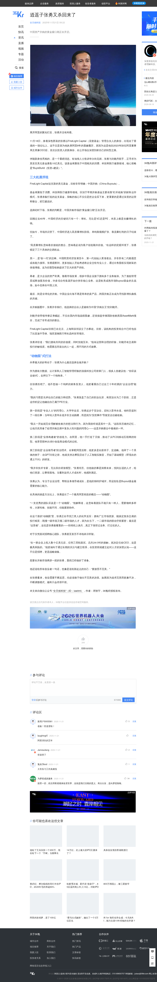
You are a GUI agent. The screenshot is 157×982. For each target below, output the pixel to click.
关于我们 (51, 946)
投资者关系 (35, 957)
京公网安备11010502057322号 (142, 978)
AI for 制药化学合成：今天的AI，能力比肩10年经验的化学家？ (119, 919)
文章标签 (76, 952)
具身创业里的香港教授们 (115, 849)
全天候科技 (35, 22)
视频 (21, 48)
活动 (21, 59)
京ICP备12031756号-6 (101, 978)
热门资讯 (76, 940)
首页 (21, 26)
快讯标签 (76, 957)
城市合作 (34, 940)
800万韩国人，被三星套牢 (116, 883)
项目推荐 (34, 946)
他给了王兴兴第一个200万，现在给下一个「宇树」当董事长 (45, 851)
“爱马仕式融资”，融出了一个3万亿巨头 (82, 919)
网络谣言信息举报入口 (40, 965)
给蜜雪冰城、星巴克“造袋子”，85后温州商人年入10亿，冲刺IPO (83, 885)
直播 (21, 43)
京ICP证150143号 (120, 978)
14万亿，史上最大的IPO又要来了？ (82, 851)
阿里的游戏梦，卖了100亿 (43, 917)
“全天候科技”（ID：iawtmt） (68, 590)
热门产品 (76, 946)
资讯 (21, 37)
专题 (21, 54)
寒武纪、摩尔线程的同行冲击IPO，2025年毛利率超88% (45, 885)
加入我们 (51, 957)
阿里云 (57, 973)
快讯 (21, 32)
